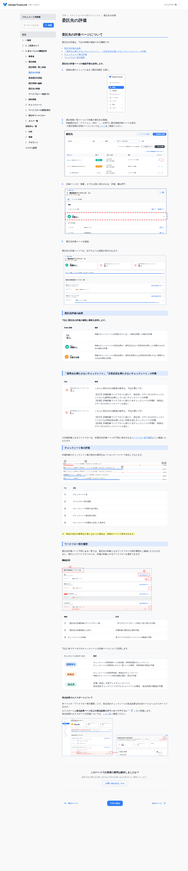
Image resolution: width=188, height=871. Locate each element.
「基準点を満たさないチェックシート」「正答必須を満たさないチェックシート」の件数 (105, 51)
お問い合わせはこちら (115, 783)
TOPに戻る (115, 803)
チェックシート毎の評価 (75, 54)
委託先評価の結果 (72, 48)
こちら (102, 126)
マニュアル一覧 (170, 4)
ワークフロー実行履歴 (74, 57)
